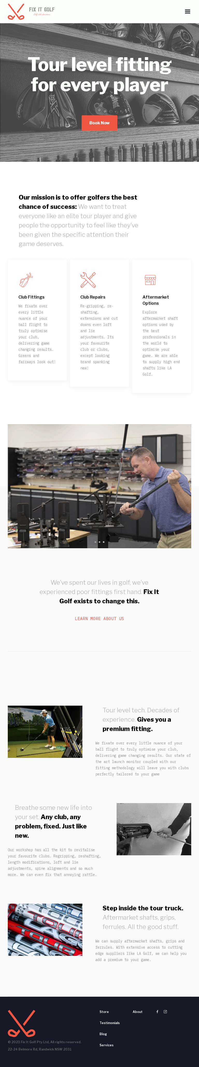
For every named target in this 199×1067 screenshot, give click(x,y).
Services (106, 1045)
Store (104, 1012)
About (138, 1012)
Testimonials (110, 1023)
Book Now (99, 122)
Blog (103, 1034)
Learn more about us (99, 618)
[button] (187, 11)
